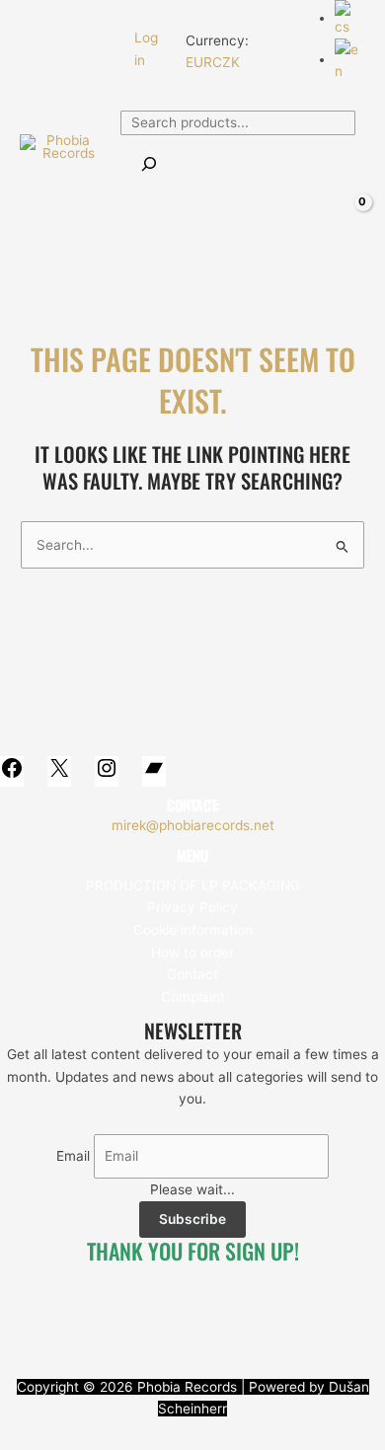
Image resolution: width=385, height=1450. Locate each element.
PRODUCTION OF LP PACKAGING (193, 885)
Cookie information (193, 930)
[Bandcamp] (117, 50)
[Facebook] (29, 50)
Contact (192, 974)
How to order (192, 952)
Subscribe (192, 1219)
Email (73, 1156)
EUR (199, 62)
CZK (226, 62)
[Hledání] (149, 165)
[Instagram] (88, 50)
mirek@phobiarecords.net (193, 825)
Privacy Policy (192, 907)
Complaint (193, 997)
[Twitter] (58, 50)
